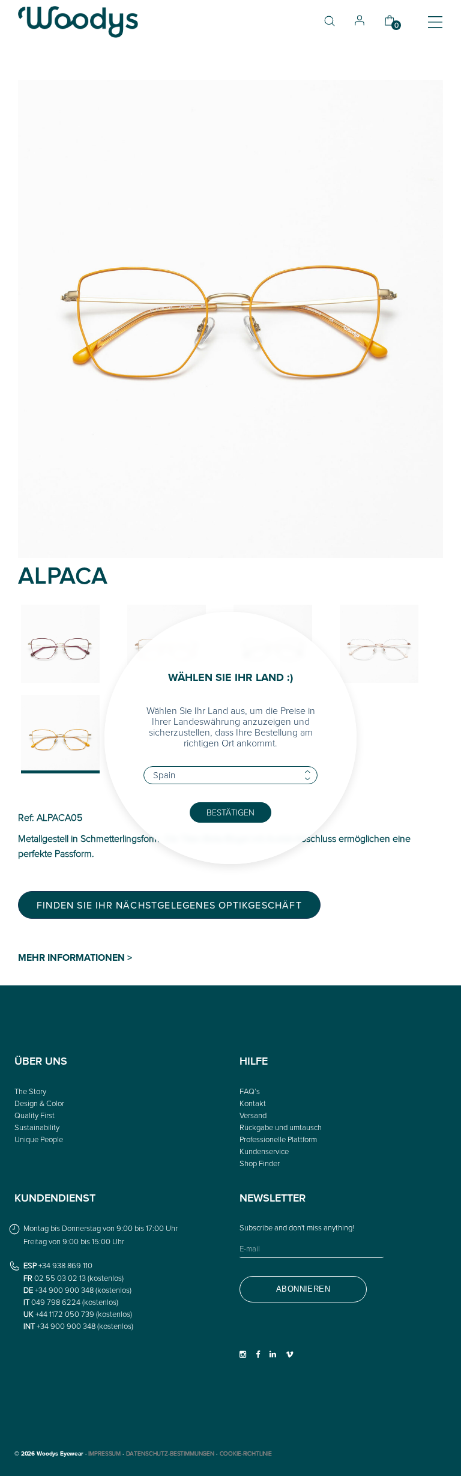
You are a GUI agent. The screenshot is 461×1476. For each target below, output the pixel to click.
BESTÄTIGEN (230, 812)
